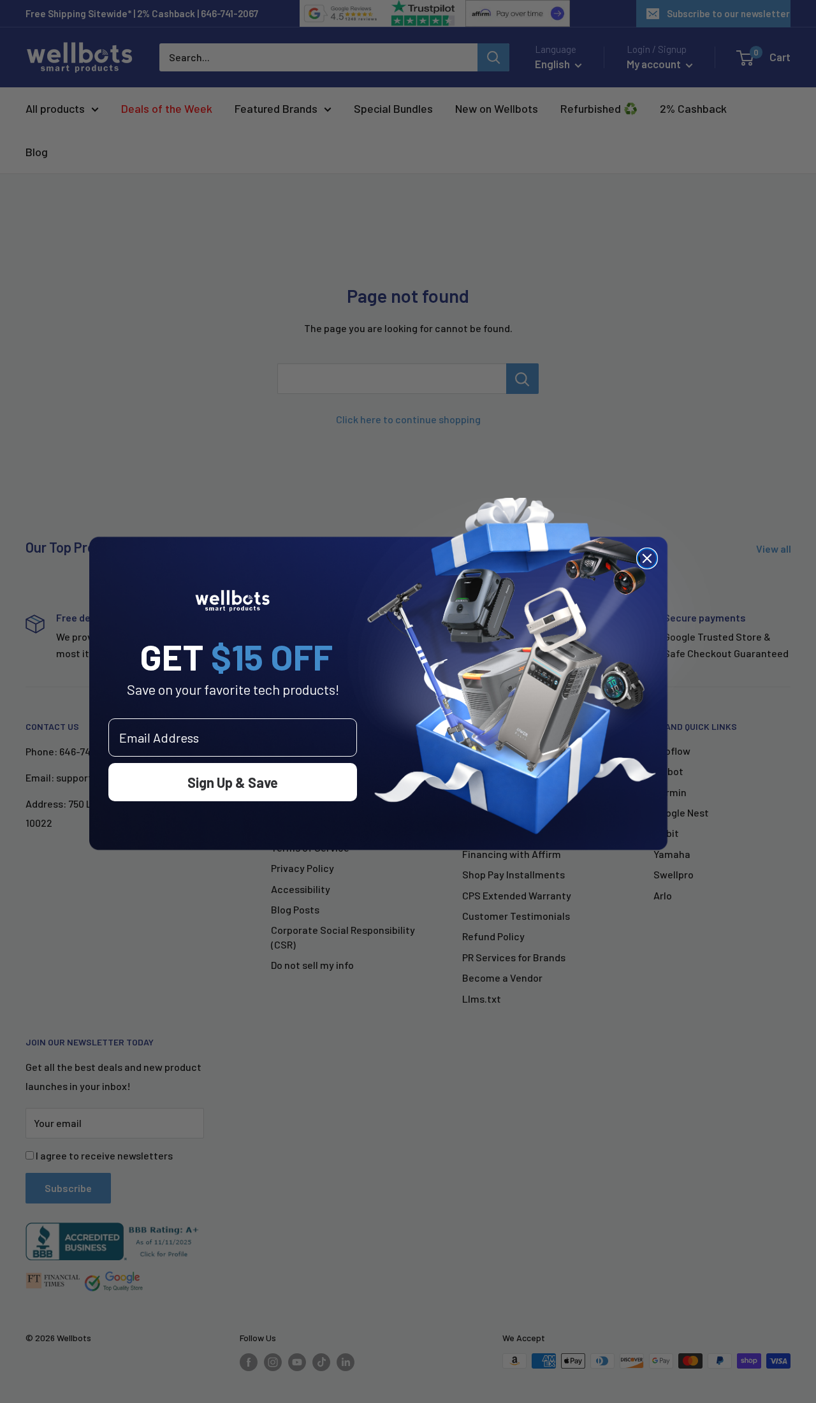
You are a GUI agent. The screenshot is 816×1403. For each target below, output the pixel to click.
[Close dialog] (647, 558)
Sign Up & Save (232, 782)
